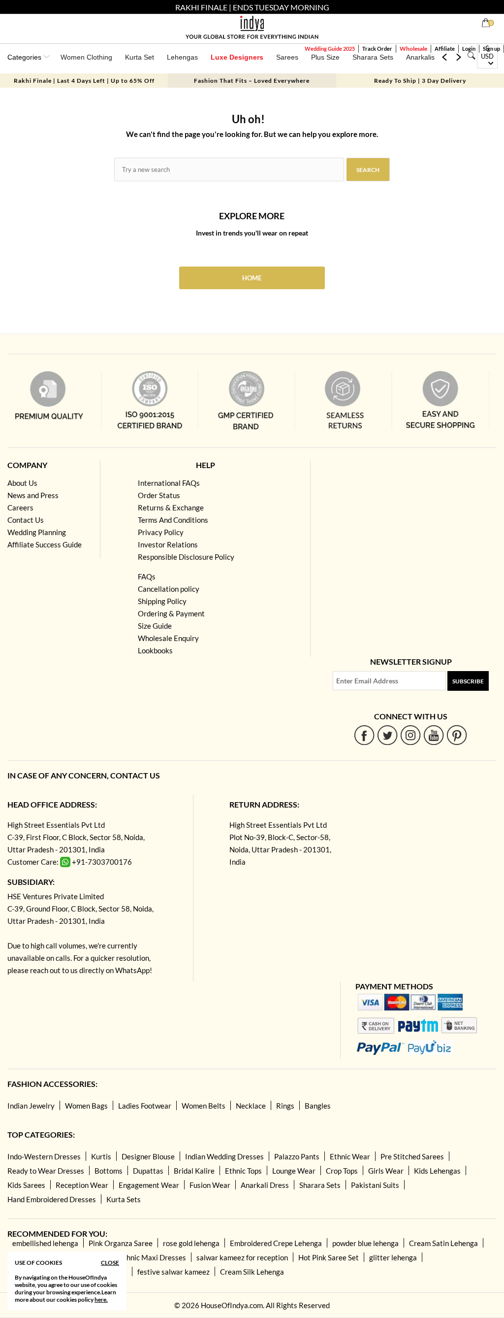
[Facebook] (364, 735)
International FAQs (169, 482)
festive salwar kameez (173, 1271)
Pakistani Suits (375, 1185)
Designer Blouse (148, 1156)
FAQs (147, 576)
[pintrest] (457, 735)
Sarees (287, 57)
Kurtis (101, 1156)
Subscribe (468, 681)
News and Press (33, 495)
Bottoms (108, 1170)
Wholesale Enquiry (168, 638)
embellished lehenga (45, 1243)
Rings (285, 1105)
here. (101, 1299)
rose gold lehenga (191, 1243)
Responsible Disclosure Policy (186, 556)
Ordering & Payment (171, 613)
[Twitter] (388, 735)
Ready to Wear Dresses (45, 1170)
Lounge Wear (293, 1170)
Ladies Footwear (144, 1105)
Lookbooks (155, 650)
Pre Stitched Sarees (412, 1156)
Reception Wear (82, 1185)
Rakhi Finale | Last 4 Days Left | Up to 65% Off (84, 80)
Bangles (318, 1105)
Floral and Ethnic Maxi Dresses (136, 1257)
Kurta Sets (123, 1199)
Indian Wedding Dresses (224, 1156)
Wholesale (413, 48)
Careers (20, 507)
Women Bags (86, 1105)
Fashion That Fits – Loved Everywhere (252, 80)
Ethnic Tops (243, 1170)
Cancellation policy (168, 588)
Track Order (377, 48)
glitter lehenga (393, 1257)
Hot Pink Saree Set (328, 1257)
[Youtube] (434, 735)
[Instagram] (411, 735)
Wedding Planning (36, 532)
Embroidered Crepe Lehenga (276, 1243)
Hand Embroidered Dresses (51, 1199)
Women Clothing (86, 57)
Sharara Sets (372, 57)
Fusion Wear (209, 1185)
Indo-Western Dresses (44, 1156)
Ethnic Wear (350, 1156)
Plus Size (325, 57)
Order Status (159, 495)
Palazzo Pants (296, 1156)
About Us (22, 482)
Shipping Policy (162, 601)
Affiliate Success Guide (44, 544)
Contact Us (25, 519)
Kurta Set (139, 57)
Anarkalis (420, 57)
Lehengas (182, 57)
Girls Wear (386, 1170)
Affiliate (445, 48)
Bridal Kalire (194, 1170)
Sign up (491, 48)
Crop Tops (342, 1170)
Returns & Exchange (171, 507)
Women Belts (203, 1105)
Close (110, 1262)
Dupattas (148, 1170)
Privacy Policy (161, 532)
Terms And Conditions (173, 519)
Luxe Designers (237, 57)
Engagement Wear (149, 1185)
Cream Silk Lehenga (252, 1271)
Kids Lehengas (437, 1170)
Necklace (251, 1105)
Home (251, 278)
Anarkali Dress (265, 1185)
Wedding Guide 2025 (330, 48)
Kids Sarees (26, 1185)
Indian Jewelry (31, 1105)
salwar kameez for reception (242, 1257)
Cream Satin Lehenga (443, 1243)
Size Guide (155, 625)
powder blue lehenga (365, 1243)
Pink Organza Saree (121, 1243)
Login (468, 48)
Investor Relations (168, 544)
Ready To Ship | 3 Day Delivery (420, 80)
